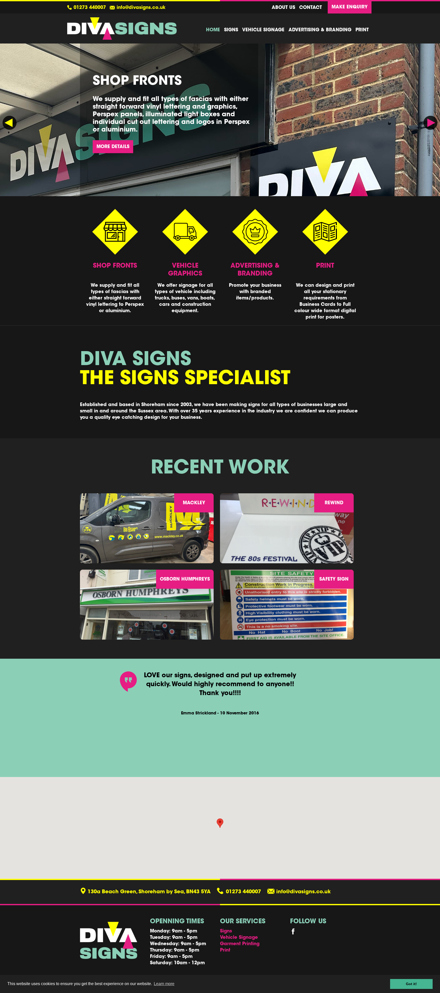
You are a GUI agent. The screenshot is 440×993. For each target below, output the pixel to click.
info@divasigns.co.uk (141, 8)
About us (283, 8)
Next (430, 123)
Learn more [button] (164, 984)
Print (362, 30)
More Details (113, 147)
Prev (10, 123)
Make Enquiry (350, 7)
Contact (310, 8)
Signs (231, 30)
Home (213, 30)
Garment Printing (239, 944)
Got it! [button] (411, 984)
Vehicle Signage (263, 30)
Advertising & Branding (319, 30)
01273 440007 (90, 8)
